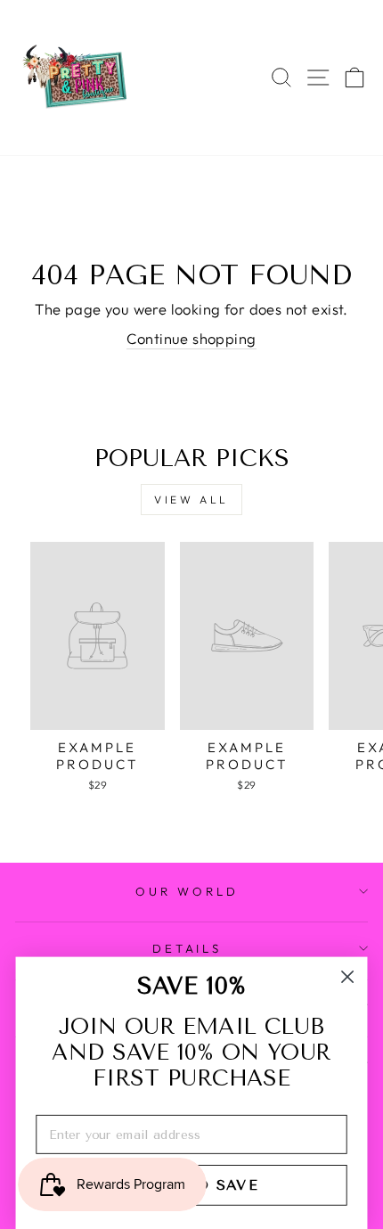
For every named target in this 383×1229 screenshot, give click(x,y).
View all (191, 499)
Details (187, 948)
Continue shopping (191, 338)
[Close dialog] (348, 977)
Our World (187, 891)
